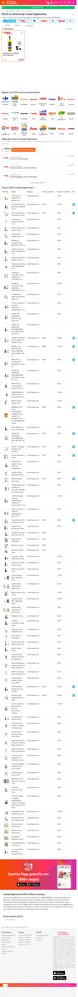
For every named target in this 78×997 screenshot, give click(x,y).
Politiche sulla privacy (55, 985)
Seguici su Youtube (24, 942)
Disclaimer (32, 985)
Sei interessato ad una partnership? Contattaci (42, 938)
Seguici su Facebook (25, 937)
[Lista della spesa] (69, 2)
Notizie (4, 953)
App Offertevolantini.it (8, 947)
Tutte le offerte (9, 11)
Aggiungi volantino (7, 951)
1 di (7, 29)
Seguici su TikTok (24, 944)
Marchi (4, 944)
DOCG (17, 11)
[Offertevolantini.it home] (12, 2)
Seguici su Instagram (25, 939)
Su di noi (4, 949)
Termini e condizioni (42, 985)
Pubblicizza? (5, 940)
